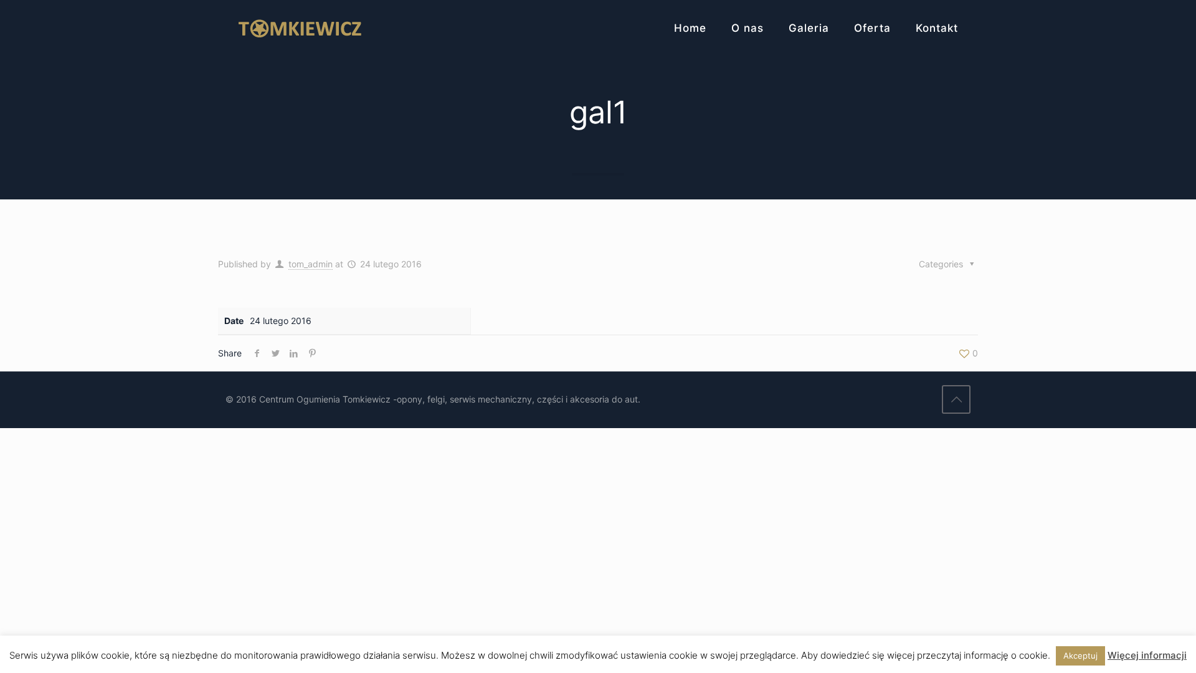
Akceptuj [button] (1080, 656)
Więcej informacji (1147, 655)
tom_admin (310, 264)
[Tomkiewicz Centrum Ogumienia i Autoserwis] (300, 28)
